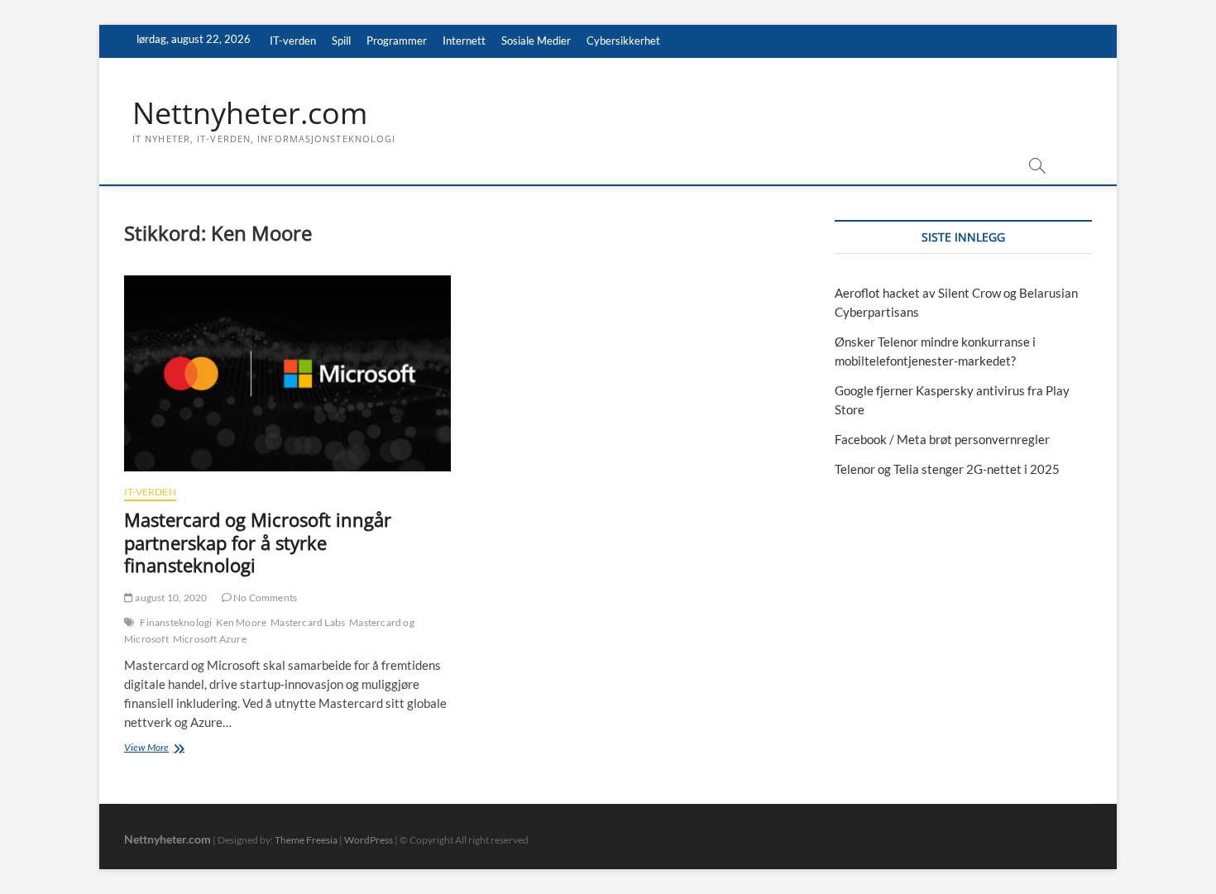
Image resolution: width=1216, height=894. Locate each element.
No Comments (264, 597)
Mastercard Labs (307, 622)
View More (177, 749)
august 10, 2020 (170, 597)
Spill (341, 40)
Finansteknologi (176, 622)
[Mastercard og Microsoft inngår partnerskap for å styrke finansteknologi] (287, 373)
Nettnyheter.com (249, 113)
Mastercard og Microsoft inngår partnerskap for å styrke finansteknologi (257, 542)
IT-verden (293, 40)
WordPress (368, 840)
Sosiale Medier (536, 40)
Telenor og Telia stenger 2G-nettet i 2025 (947, 468)
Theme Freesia (306, 840)
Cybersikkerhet (623, 40)
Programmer (396, 40)
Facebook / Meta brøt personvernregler (942, 439)
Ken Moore (241, 622)
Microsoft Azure (210, 639)
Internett (464, 40)
